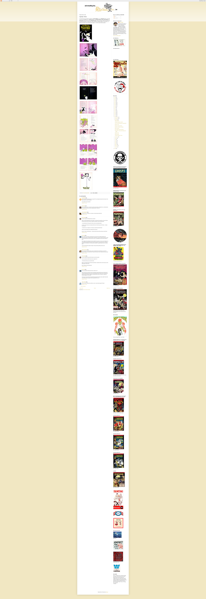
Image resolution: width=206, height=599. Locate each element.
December (116, 117)
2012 (115, 114)
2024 (115, 99)
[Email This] (92, 192)
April (115, 143)
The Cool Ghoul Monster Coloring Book (120, 123)
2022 (115, 102)
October (116, 119)
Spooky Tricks (117, 132)
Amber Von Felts (84, 249)
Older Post (108, 288)
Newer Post (81, 288)
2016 (115, 109)
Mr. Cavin (83, 235)
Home (95, 288)
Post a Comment (83, 286)
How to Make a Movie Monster (119, 129)
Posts (115, 16)
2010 (115, 148)
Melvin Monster (117, 128)
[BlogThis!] (93, 192)
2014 (115, 112)
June (116, 140)
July (115, 139)
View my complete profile (116, 35)
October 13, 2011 (84, 284)
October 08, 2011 (84, 209)
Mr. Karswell (84, 217)
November (116, 118)
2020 (115, 104)
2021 (115, 103)
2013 (115, 113)
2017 (115, 108)
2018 (115, 107)
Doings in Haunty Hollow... (118, 125)
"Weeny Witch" (117, 120)
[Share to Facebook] (95, 192)
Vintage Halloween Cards (118, 135)
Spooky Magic (117, 134)
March (116, 144)
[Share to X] (94, 192)
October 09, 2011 (84, 232)
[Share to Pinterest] (96, 192)
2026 (115, 97)
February (116, 145)
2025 (115, 98)
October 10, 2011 (84, 266)
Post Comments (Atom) (86, 289)
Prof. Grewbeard (84, 212)
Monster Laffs (117, 124)
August (116, 138)
